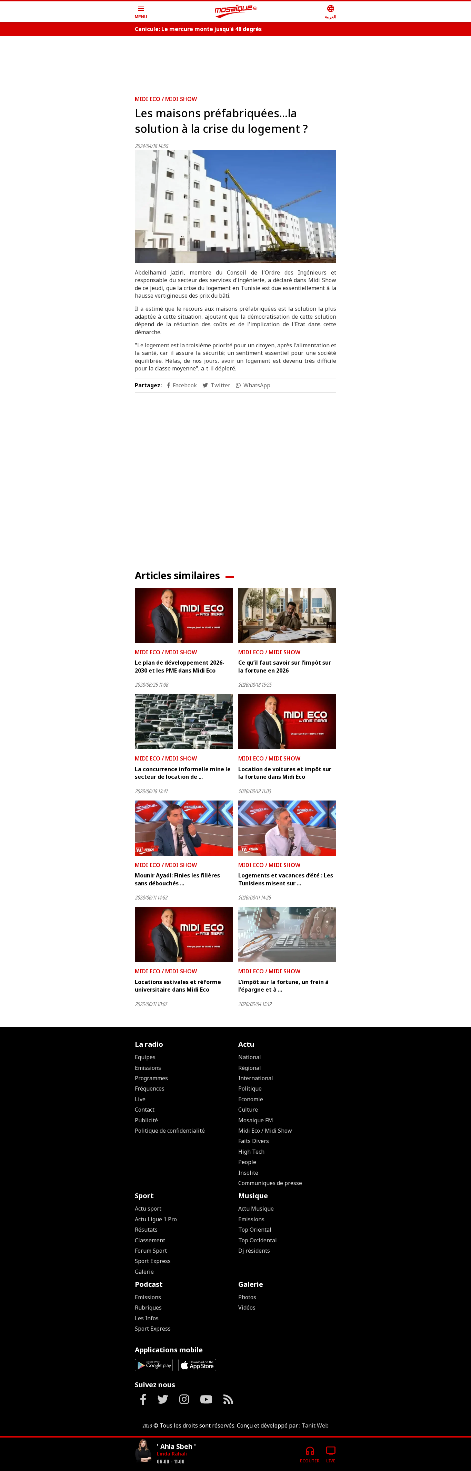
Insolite (248, 1172)
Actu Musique (256, 1208)
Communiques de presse (270, 1183)
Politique (250, 1088)
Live (140, 1099)
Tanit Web (315, 1425)
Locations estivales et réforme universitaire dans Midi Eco (178, 985)
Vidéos (246, 1307)
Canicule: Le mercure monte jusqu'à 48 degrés (198, 29)
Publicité (146, 1120)
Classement (150, 1240)
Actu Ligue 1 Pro (156, 1219)
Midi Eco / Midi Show (166, 99)
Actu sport (148, 1208)
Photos (247, 1297)
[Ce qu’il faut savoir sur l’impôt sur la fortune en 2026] (287, 615)
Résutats (146, 1229)
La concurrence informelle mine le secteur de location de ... (183, 773)
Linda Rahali (172, 1453)
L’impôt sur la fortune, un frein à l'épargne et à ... (283, 985)
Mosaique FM (255, 1120)
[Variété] (143, 1451)
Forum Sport (151, 1250)
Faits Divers (253, 1141)
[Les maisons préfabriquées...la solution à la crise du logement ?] (235, 206)
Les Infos (147, 1318)
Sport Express (153, 1261)
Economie (250, 1099)
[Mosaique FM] (236, 11)
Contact (144, 1109)
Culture (248, 1109)
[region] (235, 62)
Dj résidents (254, 1250)
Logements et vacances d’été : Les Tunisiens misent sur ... (285, 879)
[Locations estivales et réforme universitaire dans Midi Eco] (184, 934)
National (249, 1057)
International (255, 1078)
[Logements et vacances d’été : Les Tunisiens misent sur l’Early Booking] (287, 828)
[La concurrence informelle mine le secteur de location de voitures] (184, 721)
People (247, 1162)
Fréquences (149, 1088)
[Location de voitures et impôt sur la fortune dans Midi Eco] (287, 721)
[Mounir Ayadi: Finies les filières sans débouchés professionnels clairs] (184, 828)
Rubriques (148, 1307)
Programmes (151, 1078)
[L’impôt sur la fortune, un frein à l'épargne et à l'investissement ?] (287, 934)
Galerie (144, 1271)
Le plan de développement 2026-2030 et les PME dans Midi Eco (179, 666)
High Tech (251, 1151)
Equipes (145, 1057)
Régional (249, 1068)
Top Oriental (254, 1229)
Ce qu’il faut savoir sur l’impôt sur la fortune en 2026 (284, 666)
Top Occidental (257, 1240)
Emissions (148, 1068)
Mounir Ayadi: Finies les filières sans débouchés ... (177, 879)
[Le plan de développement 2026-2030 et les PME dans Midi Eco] (184, 615)
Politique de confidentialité (170, 1130)
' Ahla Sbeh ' (176, 1446)
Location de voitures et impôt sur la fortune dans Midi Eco (284, 773)
